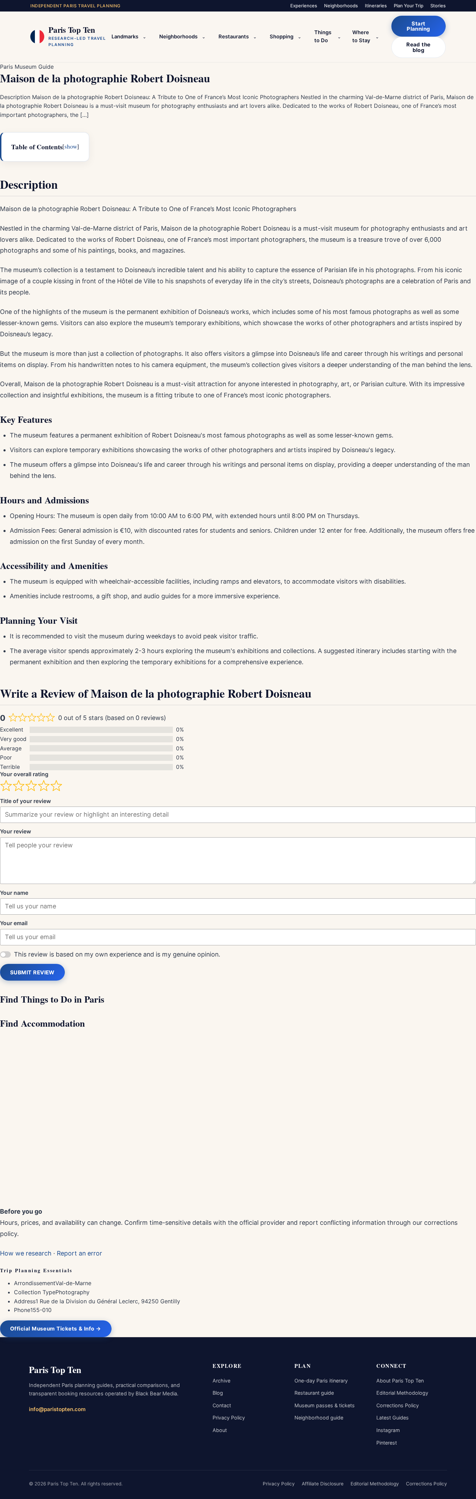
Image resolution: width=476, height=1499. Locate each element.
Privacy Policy (229, 1418)
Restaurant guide (314, 1393)
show (70, 146)
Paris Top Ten (55, 1369)
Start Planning (418, 26)
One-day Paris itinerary (321, 1381)
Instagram (388, 1430)
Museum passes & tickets (324, 1405)
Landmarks (125, 36)
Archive (221, 1381)
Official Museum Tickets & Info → (55, 1328)
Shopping (281, 36)
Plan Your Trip (408, 5)
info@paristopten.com (57, 1409)
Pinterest (386, 1443)
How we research (26, 1253)
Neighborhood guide (318, 1418)
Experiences (303, 5)
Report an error (79, 1253)
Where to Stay (361, 36)
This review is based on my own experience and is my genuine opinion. (117, 954)
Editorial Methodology (402, 1393)
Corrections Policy (397, 1405)
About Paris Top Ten (400, 1381)
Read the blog (418, 47)
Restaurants (233, 36)
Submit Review (32, 972)
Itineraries (376, 5)
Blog (218, 1393)
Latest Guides (392, 1418)
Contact (222, 1405)
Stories (438, 5)
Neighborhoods (341, 5)
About (220, 1430)
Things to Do (322, 36)
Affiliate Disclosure (323, 1483)
